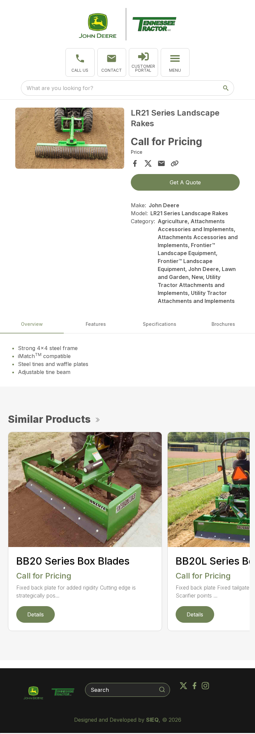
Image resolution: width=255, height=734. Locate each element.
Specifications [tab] (159, 324)
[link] (143, 62)
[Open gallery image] (69, 138)
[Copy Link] (175, 163)
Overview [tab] (32, 324)
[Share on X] (148, 163)
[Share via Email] (161, 163)
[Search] (162, 689)
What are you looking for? (60, 88)
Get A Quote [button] (185, 182)
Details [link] (35, 614)
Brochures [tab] (223, 324)
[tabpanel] (69, 139)
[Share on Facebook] (135, 163)
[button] (80, 62)
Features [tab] (96, 324)
